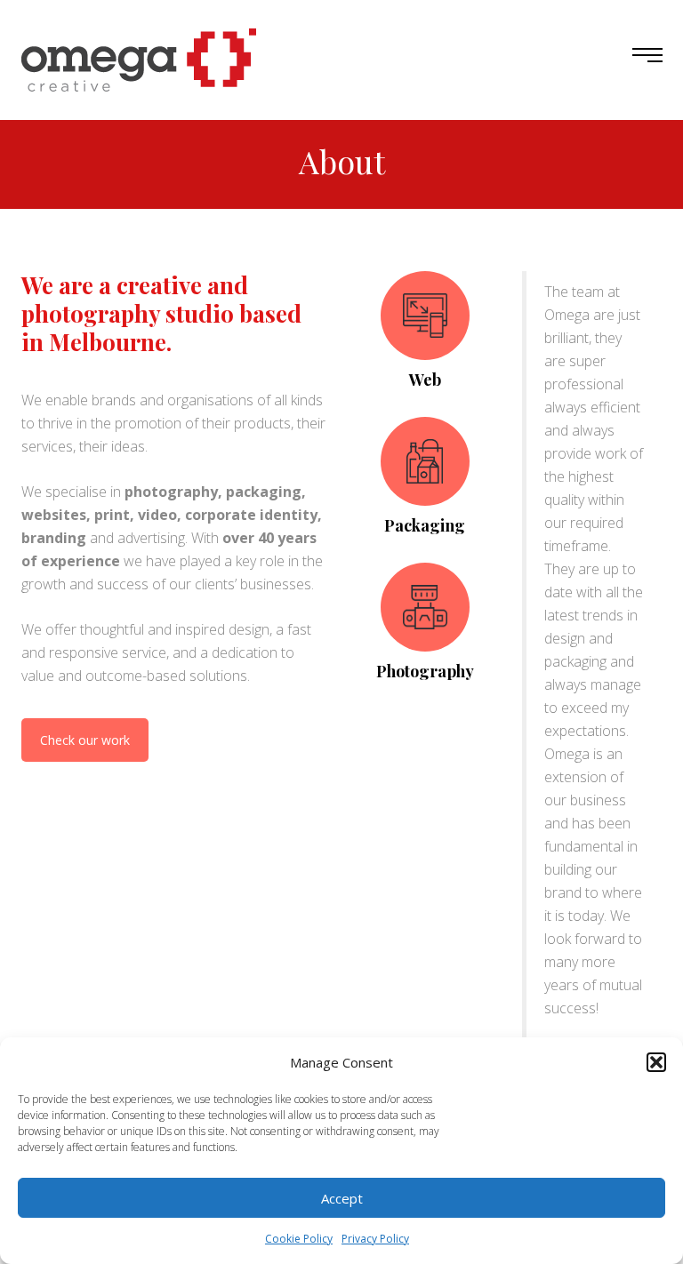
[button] (656, 1062)
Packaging (424, 525)
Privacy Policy (375, 1238)
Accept (342, 1198)
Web (425, 379)
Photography (425, 671)
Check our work (85, 740)
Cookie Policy (299, 1238)
